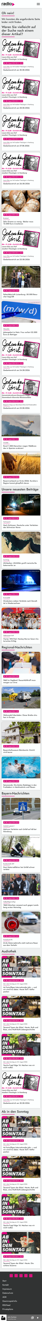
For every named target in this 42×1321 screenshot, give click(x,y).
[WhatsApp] (11, 1275)
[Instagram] (21, 1275)
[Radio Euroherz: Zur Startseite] (18, 4)
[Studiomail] (26, 1275)
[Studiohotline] (30, 1275)
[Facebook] (16, 1275)
